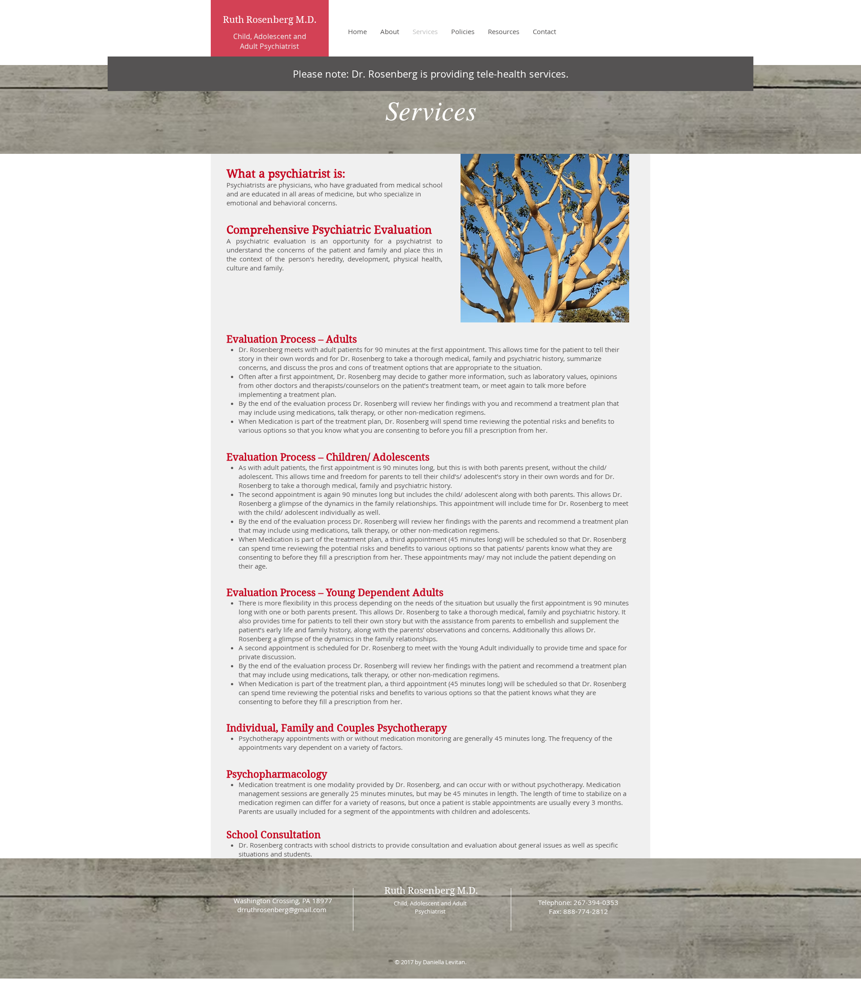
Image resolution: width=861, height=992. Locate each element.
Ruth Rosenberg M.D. (270, 19)
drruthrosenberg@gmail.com (281, 909)
